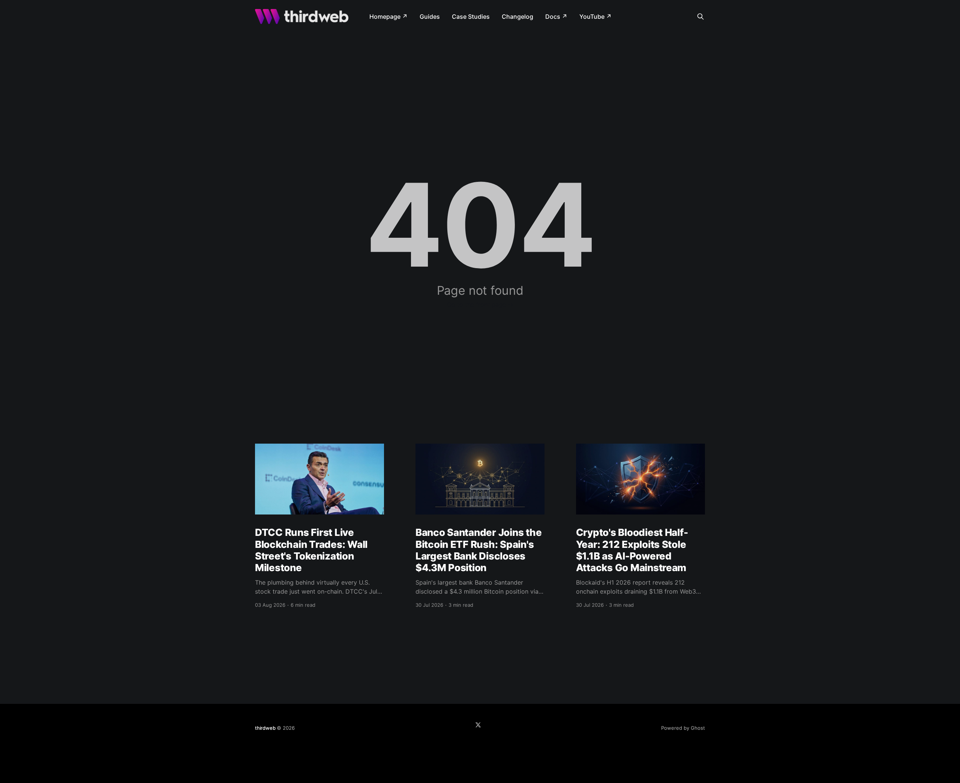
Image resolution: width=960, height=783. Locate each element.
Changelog (517, 16)
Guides (430, 16)
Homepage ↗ (388, 16)
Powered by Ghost (683, 728)
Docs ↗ (556, 16)
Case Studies (471, 16)
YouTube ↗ (595, 16)
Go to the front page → (480, 304)
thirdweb (265, 728)
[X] (478, 725)
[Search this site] (700, 16)
